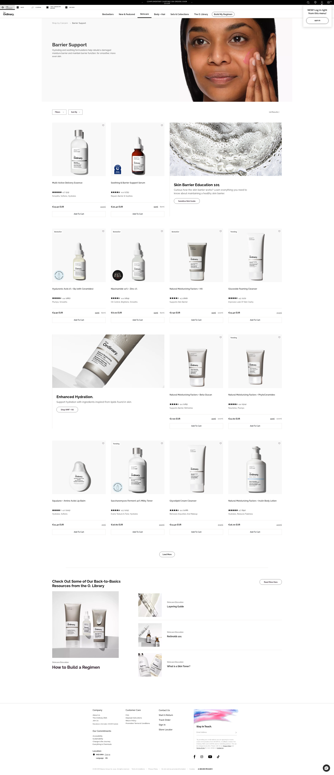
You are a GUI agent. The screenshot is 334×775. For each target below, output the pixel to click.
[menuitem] (7, 7)
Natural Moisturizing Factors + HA (186, 289)
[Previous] (142, 2)
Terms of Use (200, 748)
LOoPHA (38, 7)
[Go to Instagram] (201, 757)
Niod (22, 7)
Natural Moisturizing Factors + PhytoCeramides (251, 395)
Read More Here (271, 582)
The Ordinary (9, 7)
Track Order (165, 720)
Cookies (192, 769)
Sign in (162, 725)
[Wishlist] (103, 124)
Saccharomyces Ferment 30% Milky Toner (132, 501)
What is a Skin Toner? (178, 666)
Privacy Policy (227, 746)
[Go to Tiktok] (218, 757)
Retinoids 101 (174, 636)
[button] (127, 14)
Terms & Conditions (138, 769)
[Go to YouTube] (210, 757)
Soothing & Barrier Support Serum (128, 183)
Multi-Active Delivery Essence (67, 183)
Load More (167, 554)
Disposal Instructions (134, 718)
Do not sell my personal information (174, 769)
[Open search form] (308, 2)
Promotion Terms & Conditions (138, 723)
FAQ (127, 715)
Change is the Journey (101, 741)
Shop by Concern (60, 23)
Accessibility (97, 736)
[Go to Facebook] (194, 757)
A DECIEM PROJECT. (205, 769)
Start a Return (166, 715)
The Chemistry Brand (55, 7)
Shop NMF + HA (67, 410)
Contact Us (220, 748)
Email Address (201, 732)
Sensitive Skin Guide (186, 201)
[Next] (191, 2)
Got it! (317, 21)
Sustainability (98, 739)
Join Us (95, 721)
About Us (96, 715)
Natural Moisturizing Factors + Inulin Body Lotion (252, 501)
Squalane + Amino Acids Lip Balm (68, 501)
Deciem (71, 7)
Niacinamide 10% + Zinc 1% (124, 289)
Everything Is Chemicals (102, 744)
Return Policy (131, 721)
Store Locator (165, 729)
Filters (57, 112)
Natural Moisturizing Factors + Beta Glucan (191, 395)
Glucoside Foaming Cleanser (242, 289)
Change (107, 754)
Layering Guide (175, 606)
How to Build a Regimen (76, 667)
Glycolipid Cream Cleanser (183, 501)
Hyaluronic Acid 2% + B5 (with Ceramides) (72, 289)
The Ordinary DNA (100, 718)
